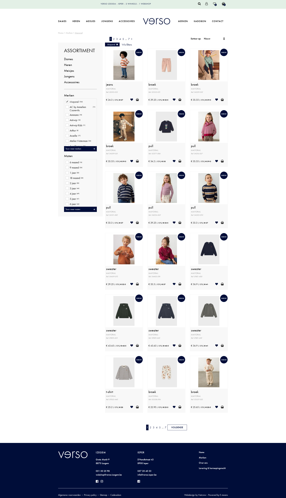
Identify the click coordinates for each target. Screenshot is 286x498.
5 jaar (74, 198)
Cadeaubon (115, 495)
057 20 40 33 (144, 471)
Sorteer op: (196, 38)
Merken (183, 21)
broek (152, 84)
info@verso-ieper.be (147, 474)
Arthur (74, 130)
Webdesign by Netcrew (195, 495)
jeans (109, 84)
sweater (111, 269)
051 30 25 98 (103, 471)
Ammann (76, 115)
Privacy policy (90, 495)
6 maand (76, 162)
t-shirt (109, 392)
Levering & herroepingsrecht (212, 468)
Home (60, 32)
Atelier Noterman (80, 141)
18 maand (76, 178)
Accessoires (127, 21)
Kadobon (200, 21)
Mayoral (79, 32)
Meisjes (90, 21)
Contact (217, 21)
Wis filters (127, 44)
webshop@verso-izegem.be (109, 474)
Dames (62, 21)
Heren (76, 21)
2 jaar (74, 183)
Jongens (107, 21)
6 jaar (74, 204)
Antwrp (75, 120)
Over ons (203, 462)
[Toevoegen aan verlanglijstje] (132, 99)
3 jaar (74, 188)
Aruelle (75, 135)
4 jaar (74, 193)
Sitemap (103, 495)
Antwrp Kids (77, 125)
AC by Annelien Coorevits (82, 108)
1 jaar (74, 172)
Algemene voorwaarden (69, 495)
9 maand (76, 167)
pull (151, 146)
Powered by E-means (218, 495)
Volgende (177, 427)
